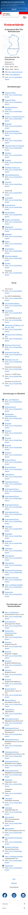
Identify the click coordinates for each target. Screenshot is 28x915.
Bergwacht (8, 423)
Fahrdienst (8, 153)
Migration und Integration (12, 220)
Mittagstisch (8, 234)
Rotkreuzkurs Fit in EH (11, 360)
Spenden (7, 263)
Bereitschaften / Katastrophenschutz (11, 415)
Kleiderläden (8, 527)
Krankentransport (10, 205)
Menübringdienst (10, 212)
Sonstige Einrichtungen (12, 578)
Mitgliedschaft (9, 227)
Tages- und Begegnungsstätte (14, 585)
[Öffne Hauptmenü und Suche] (25, 17)
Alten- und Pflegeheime (12, 400)
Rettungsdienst (9, 249)
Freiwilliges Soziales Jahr (12, 168)
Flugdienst (8, 160)
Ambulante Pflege (10, 93)
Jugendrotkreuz (9, 474)
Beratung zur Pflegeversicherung (14, 117)
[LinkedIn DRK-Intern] (23, 895)
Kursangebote (9, 311)
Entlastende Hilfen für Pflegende (14, 146)
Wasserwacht (9, 592)
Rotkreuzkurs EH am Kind (12, 345)
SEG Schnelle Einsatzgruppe (13, 570)
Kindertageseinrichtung (12, 482)
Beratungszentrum (10, 407)
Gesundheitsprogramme (12, 175)
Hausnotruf (8, 182)
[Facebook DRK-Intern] (4, 895)
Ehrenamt (8, 138)
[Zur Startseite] (10, 14)
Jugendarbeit (9, 198)
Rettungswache (9, 556)
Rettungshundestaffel (11, 256)
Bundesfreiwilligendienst (12, 131)
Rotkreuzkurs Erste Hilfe (12, 352)
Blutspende (8, 124)
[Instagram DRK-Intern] (14, 895)
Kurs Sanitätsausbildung (12, 303)
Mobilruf (7, 242)
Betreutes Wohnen (10, 460)
